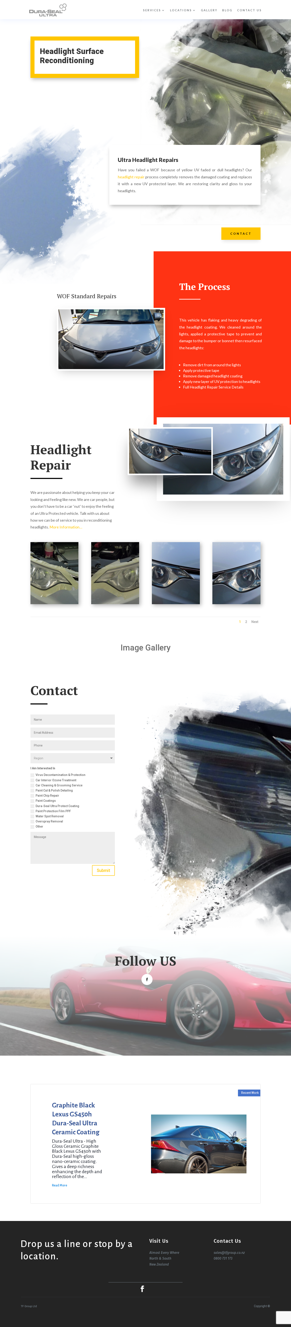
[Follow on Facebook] (147, 979)
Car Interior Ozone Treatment (56, 780)
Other (39, 826)
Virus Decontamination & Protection (60, 775)
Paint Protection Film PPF (53, 811)
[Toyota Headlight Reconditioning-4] (176, 604)
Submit (103, 870)
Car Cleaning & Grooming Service (59, 785)
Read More (59, 1185)
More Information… (65, 527)
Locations (181, 10)
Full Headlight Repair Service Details (213, 387)
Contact (241, 233)
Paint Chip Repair (47, 795)
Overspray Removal (49, 821)
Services (152, 10)
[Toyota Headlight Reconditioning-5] (236, 604)
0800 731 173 (223, 1258)
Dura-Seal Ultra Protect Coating (57, 806)
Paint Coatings (46, 800)
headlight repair (131, 177)
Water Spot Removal (50, 816)
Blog (227, 10)
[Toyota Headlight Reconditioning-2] (54, 604)
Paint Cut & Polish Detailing (54, 790)
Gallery (209, 10)
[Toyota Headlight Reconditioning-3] (115, 604)
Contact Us (249, 10)
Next (254, 622)
